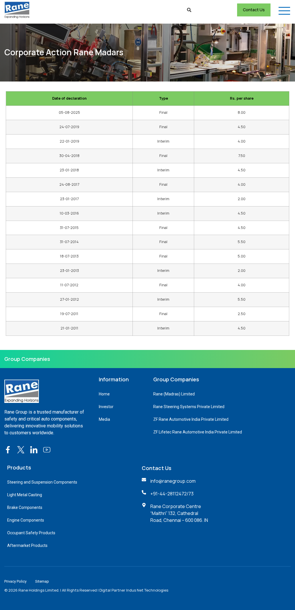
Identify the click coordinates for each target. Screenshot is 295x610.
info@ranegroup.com (173, 481)
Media (104, 419)
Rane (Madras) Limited (174, 394)
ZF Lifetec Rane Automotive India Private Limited (197, 432)
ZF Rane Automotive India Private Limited (190, 419)
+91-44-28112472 (168, 493)
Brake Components (24, 507)
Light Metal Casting (24, 494)
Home (104, 394)
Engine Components (25, 520)
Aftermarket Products (27, 545)
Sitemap (42, 581)
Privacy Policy (15, 581)
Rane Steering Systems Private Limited (188, 406)
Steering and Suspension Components (42, 482)
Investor (106, 406)
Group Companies (27, 358)
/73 (190, 493)
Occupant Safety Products (31, 533)
